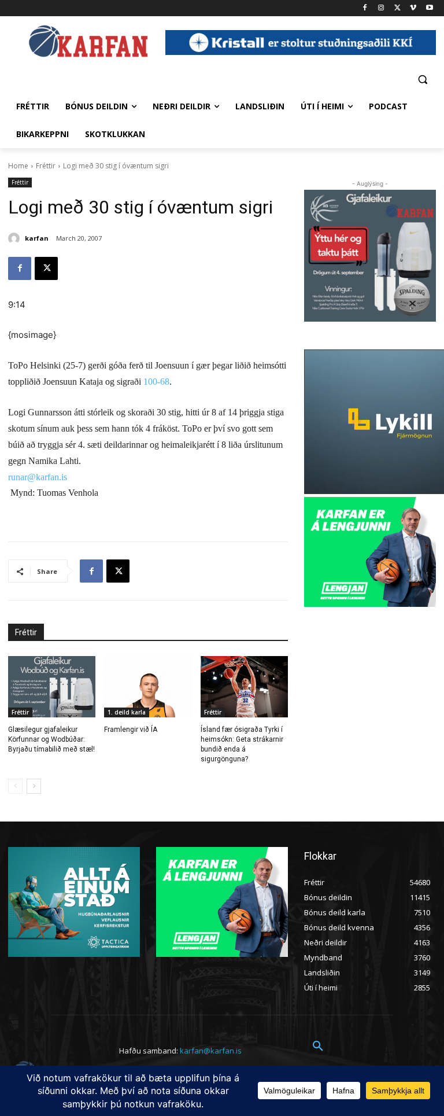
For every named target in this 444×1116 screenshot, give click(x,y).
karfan (37, 238)
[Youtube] (429, 8)
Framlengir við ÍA (130, 729)
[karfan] (15, 238)
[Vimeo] (413, 8)
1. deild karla (127, 712)
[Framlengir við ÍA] (147, 686)
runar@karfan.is (37, 477)
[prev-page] (15, 786)
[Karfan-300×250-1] (370, 552)
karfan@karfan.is (211, 1050)
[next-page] (34, 786)
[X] (397, 8)
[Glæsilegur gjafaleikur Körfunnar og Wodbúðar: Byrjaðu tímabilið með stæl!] (51, 686)
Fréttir (46, 166)
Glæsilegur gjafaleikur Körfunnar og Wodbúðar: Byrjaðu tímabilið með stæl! (51, 739)
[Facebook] (365, 8)
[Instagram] (381, 8)
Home (18, 166)
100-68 (156, 381)
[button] (422, 79)
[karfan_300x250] (74, 902)
